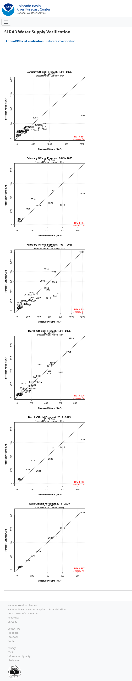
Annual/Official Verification (25, 41)
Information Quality (19, 656)
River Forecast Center (33, 7)
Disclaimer (14, 660)
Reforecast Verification (60, 41)
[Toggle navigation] (6, 22)
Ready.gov (13, 617)
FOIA (10, 652)
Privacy (12, 648)
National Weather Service (31, 13)
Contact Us (14, 628)
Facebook (13, 637)
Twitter (12, 641)
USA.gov (12, 621)
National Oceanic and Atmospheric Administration (37, 609)
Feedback (13, 632)
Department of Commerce (22, 613)
